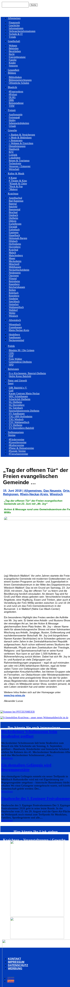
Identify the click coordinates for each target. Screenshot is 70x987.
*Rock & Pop (16, 186)
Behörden (13, 48)
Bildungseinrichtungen (20, 80)
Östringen (14, 275)
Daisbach (13, 215)
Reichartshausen (17, 287)
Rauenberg (14, 284)
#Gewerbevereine (17, 442)
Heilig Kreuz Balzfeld (20, 376)
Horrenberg (14, 246)
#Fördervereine (16, 439)
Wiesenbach (15, 324)
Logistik (13, 154)
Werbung (15, 968)
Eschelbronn (15, 223)
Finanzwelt (14, 22)
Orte (66, 490)
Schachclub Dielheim (19, 399)
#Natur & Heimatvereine (21, 448)
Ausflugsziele (15, 114)
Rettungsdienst (16, 103)
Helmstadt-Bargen (18, 238)
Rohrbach (13, 292)
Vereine (11, 435)
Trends (12, 37)
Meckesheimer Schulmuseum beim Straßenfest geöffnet (29, 733)
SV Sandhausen (17, 413)
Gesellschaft (14, 41)
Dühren (12, 221)
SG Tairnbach (16, 408)
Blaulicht (12, 87)
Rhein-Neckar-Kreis (19, 330)
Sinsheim (13, 298)
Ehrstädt (13, 226)
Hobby (12, 120)
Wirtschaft (14, 169)
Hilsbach (13, 241)
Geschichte (14, 25)
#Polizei (13, 94)
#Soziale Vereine (17, 451)
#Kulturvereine (16, 445)
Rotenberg (14, 295)
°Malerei (13, 189)
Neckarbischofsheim (19, 269)
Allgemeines (14, 18)
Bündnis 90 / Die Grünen (21, 350)
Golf (11, 390)
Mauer (12, 258)
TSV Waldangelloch (19, 422)
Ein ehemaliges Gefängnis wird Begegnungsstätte (26, 767)
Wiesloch (13, 316)
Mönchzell (14, 264)
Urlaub (12, 126)
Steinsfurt (14, 304)
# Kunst (13, 177)
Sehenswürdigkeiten (19, 123)
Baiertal (13, 203)
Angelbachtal (15, 198)
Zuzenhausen (15, 327)
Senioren (13, 65)
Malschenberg (16, 255)
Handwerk (14, 149)
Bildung (12, 73)
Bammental (14, 209)
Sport (10, 383)
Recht (12, 54)
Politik (11, 346)
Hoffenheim (15, 244)
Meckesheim (15, 261)
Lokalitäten (14, 157)
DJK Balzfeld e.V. (18, 387)
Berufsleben (15, 51)
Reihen (12, 290)
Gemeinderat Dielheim (20, 362)
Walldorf (13, 310)
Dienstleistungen (17, 146)
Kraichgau (13, 193)
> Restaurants (15, 140)
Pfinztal (13, 278)
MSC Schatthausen (18, 396)
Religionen (13, 369)
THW (12, 106)
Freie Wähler (15, 359)
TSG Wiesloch (16, 419)
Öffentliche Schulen (19, 83)
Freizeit (12, 110)
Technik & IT (16, 34)
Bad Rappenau (16, 200)
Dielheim (13, 218)
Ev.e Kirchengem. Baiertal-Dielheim (27, 373)
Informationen (16, 28)
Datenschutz (18, 965)
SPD (11, 364)
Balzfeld (13, 206)
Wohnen (13, 45)
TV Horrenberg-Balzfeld (21, 428)
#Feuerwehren (16, 91)
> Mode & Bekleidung (20, 137)
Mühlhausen (15, 267)
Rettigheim (14, 281)
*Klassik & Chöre (18, 183)
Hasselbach (14, 235)
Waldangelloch (16, 307)
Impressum (16, 961)
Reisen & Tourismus (19, 160)
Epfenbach (14, 229)
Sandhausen (15, 337)
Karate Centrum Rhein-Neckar (24, 393)
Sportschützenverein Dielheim (24, 410)
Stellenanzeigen (16, 432)
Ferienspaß (14, 117)
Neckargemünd (16, 340)
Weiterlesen (7, 758)
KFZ (11, 152)
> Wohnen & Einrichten (21, 143)
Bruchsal (13, 212)
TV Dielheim (15, 425)
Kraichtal (13, 249)
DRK (11, 100)
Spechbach (14, 301)
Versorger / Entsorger (20, 166)
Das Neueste (52, 490)
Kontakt (14, 958)
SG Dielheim (15, 402)
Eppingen (13, 232)
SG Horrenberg (16, 405)
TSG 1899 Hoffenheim (20, 416)
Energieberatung (17, 57)
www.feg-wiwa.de (14, 695)
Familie (13, 60)
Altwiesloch (15, 320)
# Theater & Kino (18, 180)
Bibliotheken (15, 77)
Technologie (15, 163)
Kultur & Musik (16, 173)
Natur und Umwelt (17, 380)
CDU (11, 353)
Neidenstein (15, 272)
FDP (11, 356)
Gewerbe (12, 130)
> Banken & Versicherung (22, 134)
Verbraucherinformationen (22, 31)
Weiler (12, 313)
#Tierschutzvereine (18, 454)
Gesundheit (13, 70)
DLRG (12, 97)
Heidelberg (14, 334)
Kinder (12, 62)
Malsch (12, 252)
